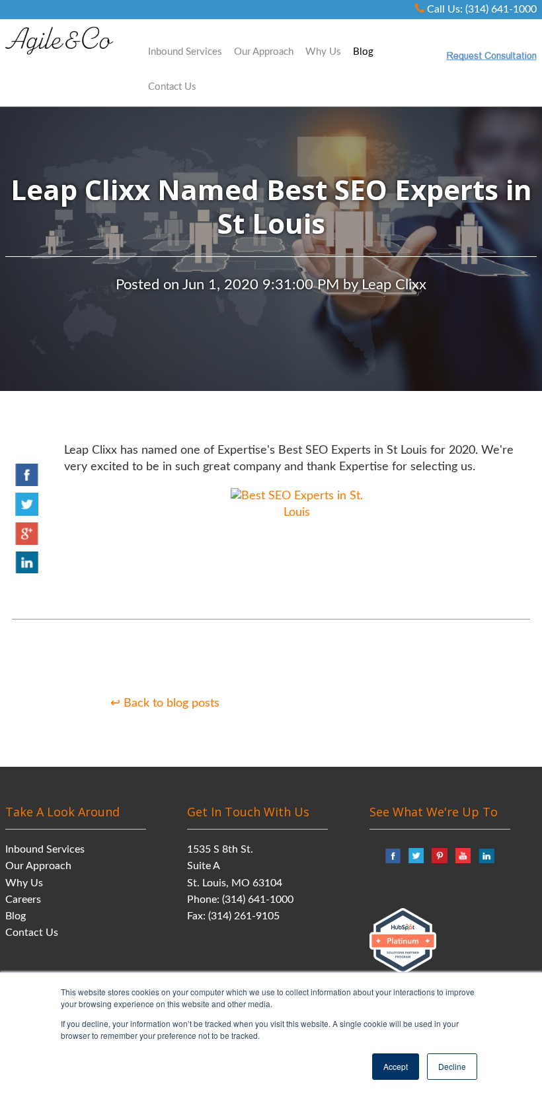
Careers (23, 899)
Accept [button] (395, 1066)
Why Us (24, 883)
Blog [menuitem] (363, 52)
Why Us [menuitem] (323, 52)
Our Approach (38, 866)
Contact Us (31, 932)
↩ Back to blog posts (164, 703)
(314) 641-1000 (257, 899)
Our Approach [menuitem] (263, 52)
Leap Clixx (394, 284)
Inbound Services (45, 849)
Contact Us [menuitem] (172, 87)
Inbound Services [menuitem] (185, 52)
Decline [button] (452, 1066)
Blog (15, 916)
